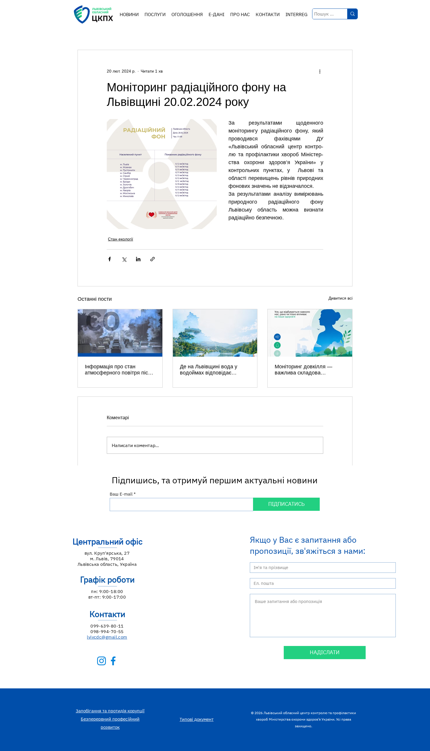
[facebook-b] (113, 661)
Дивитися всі (340, 298)
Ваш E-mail (121, 494)
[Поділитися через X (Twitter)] (124, 259)
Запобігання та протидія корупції (110, 711)
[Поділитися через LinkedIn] (138, 259)
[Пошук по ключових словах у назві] (352, 14)
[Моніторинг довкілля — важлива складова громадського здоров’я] (310, 333)
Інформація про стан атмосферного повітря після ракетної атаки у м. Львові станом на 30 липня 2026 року (119, 370)
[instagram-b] (101, 661)
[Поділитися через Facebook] (109, 259)
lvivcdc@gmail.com (107, 637)
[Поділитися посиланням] (152, 259)
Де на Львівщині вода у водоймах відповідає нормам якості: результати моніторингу (212, 370)
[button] (155, 14)
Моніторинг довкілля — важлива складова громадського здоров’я (303, 370)
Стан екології (120, 239)
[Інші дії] (319, 71)
